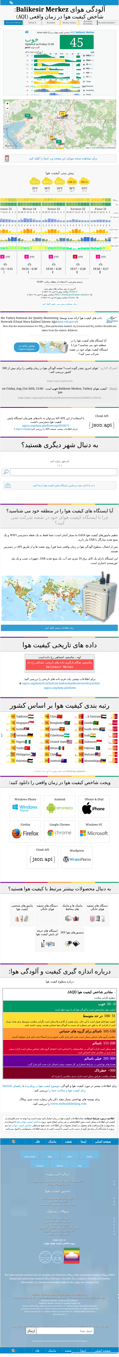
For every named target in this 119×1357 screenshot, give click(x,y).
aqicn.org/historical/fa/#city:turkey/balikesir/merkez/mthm (61, 683)
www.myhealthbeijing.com (69, 1103)
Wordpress (77, 850)
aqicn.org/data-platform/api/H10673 (45, 425)
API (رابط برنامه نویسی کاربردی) (58, 1230)
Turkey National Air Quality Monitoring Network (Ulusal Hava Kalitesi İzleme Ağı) (59, 1297)
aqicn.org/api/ (22, 428)
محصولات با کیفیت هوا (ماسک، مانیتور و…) (58, 1227)
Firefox (25, 824)
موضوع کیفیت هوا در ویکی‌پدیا (42, 1086)
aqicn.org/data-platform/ (60, 688)
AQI (82, 32)
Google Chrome (60, 824)
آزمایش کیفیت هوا (58, 1201)
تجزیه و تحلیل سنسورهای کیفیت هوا (57, 1204)
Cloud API (42, 849)
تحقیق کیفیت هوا (57, 1191)
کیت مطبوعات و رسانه (58, 1184)
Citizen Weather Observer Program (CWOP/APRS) (59, 1294)
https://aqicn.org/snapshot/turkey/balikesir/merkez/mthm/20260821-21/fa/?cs (59, 397)
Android (59, 799)
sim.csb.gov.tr (68, 321)
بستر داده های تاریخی (57, 1233)
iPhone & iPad (94, 799)
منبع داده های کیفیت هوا (58, 1218)
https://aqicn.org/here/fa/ (60, 380)
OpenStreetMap (98, 147)
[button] (51, 138)
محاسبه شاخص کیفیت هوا (58, 1221)
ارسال (31, 1331)
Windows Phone (25, 799)
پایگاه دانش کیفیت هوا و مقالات (57, 1198)
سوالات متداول (58, 1211)
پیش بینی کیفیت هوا (58, 1224)
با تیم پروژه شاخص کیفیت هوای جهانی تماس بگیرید (58, 1180)
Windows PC (94, 824)
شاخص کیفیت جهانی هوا (28, 1121)
